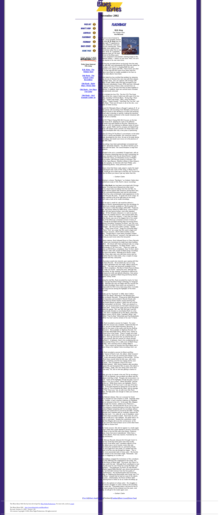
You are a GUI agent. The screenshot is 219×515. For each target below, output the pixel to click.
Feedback (115, 498)
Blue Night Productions (48, 504)
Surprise (100, 498)
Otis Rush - (88, 78)
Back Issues (123, 498)
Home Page (132, 498)
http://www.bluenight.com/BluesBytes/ (37, 507)
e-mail (72, 504)
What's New (93, 498)
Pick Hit (85, 498)
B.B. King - (88, 71)
